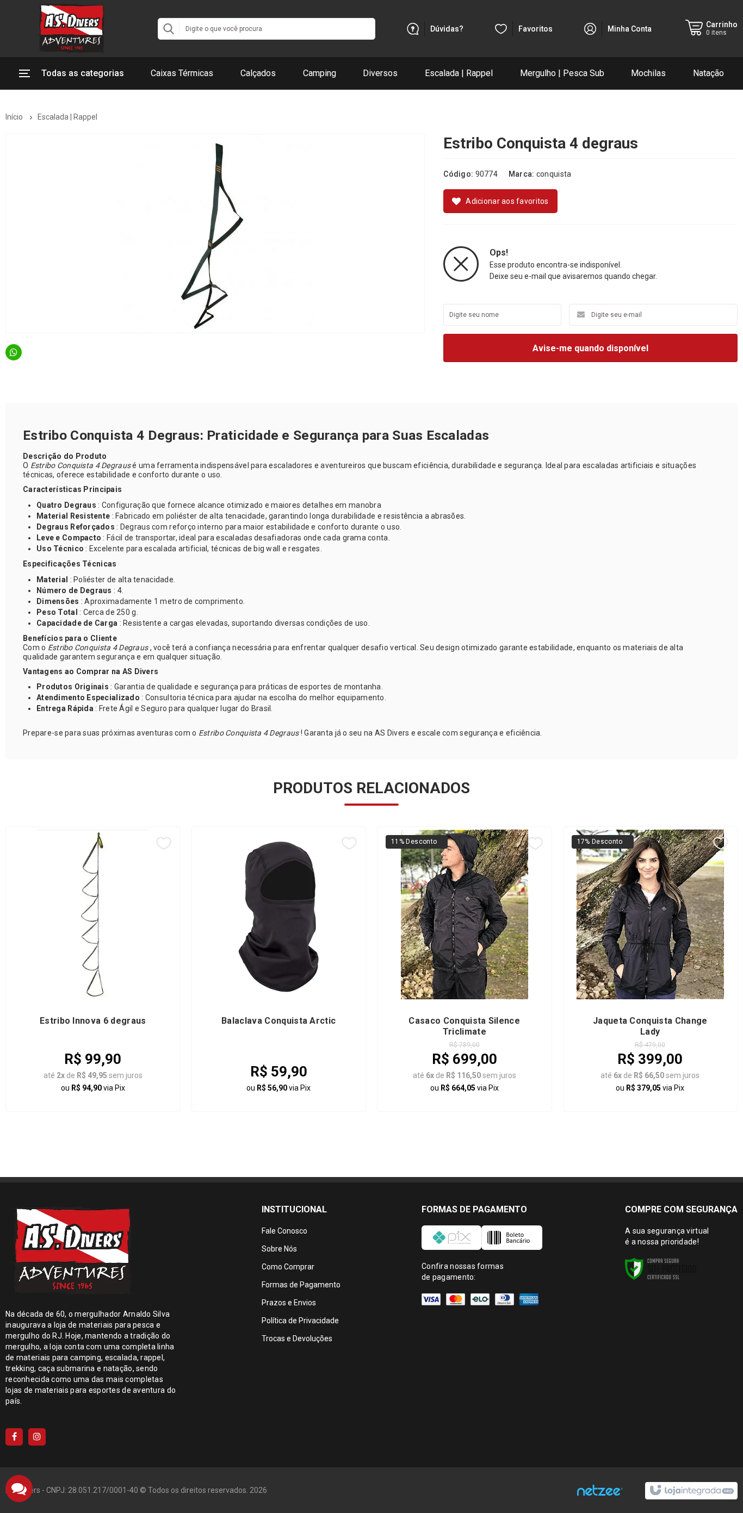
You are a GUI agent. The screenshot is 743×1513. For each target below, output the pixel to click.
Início (14, 117)
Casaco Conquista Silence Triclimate (464, 1026)
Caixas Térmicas (182, 73)
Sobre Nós (279, 1248)
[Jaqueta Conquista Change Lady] (651, 969)
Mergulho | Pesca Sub (562, 73)
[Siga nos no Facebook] (14, 1437)
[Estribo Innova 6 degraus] (93, 969)
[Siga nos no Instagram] (37, 1437)
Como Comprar (288, 1266)
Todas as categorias (82, 73)
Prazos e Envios (289, 1302)
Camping (319, 73)
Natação (708, 73)
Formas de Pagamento (301, 1284)
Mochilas (648, 73)
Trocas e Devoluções (297, 1338)
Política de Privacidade (300, 1320)
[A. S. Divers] (70, 28)
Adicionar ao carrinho (120, 1075)
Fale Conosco (284, 1230)
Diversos (380, 73)
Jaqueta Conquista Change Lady (650, 1026)
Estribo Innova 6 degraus (93, 1021)
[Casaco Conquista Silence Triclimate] (464, 969)
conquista (554, 174)
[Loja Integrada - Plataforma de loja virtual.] (691, 1490)
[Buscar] (168, 29)
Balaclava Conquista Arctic (278, 1021)
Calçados (258, 73)
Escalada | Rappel (459, 73)
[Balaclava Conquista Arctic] (279, 969)
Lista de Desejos (500, 201)
